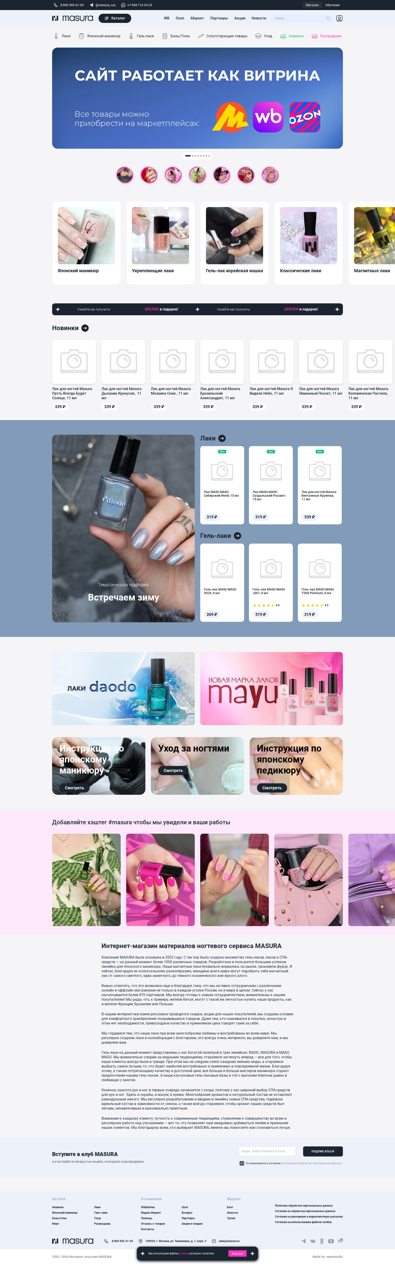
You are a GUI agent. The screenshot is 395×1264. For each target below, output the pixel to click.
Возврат (187, 1212)
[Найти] (328, 18)
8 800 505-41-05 (118, 1242)
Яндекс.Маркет (151, 1212)
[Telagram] (303, 1241)
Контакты (147, 1229)
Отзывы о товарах (153, 1223)
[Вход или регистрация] (339, 18)
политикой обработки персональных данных (312, 1163)
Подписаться (323, 1151)
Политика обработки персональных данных (304, 1205)
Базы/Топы (180, 36)
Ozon (180, 18)
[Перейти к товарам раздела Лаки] (222, 438)
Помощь (146, 1218)
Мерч (55, 1223)
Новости (259, 18)
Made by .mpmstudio (327, 1257)
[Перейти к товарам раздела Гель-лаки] (237, 535)
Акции (239, 18)
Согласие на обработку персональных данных (305, 1211)
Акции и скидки (192, 1223)
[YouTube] (331, 1241)
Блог (230, 1207)
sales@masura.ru (226, 1241)
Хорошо (237, 1253)
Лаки (66, 36)
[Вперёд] (336, 243)
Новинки (296, 36)
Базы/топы (59, 1218)
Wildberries (148, 1207)
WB (166, 18)
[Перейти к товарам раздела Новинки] (85, 328)
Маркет (197, 18)
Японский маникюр (103, 36)
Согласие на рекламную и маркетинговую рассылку (309, 1216)
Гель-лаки (145, 36)
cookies (184, 1253)
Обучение (332, 5)
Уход (268, 36)
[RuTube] (340, 1241)
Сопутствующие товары (226, 36)
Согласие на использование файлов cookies (303, 1222)
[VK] (312, 1241)
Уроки (231, 1218)
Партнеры (219, 18)
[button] (188, 155)
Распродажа (331, 36)
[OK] (322, 1241)
